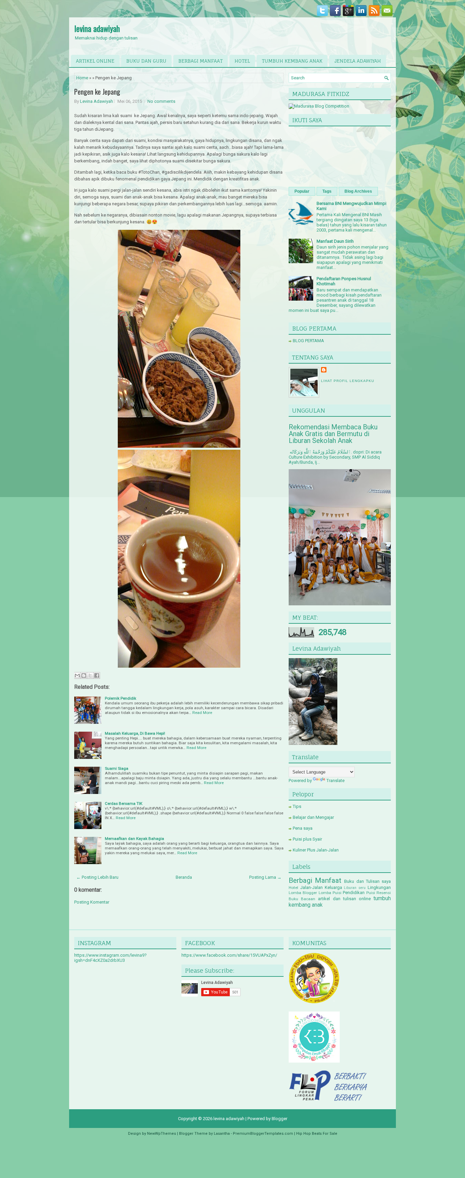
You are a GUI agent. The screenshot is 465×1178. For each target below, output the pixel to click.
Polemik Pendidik (120, 698)
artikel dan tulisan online (344, 898)
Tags (327, 191)
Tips (297, 806)
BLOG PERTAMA (308, 340)
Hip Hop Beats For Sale (316, 1133)
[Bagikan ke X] (90, 675)
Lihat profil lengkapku (347, 381)
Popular (301, 191)
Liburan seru (355, 888)
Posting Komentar (91, 902)
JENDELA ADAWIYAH (357, 61)
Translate (335, 780)
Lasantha (222, 1133)
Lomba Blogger (303, 892)
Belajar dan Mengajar (313, 817)
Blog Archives (358, 191)
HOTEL (242, 61)
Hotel (293, 887)
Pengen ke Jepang (97, 91)
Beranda (184, 877)
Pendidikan (354, 892)
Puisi (370, 892)
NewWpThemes (161, 1133)
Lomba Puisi (330, 892)
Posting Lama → (265, 877)
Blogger (279, 1118)
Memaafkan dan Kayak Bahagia (134, 838)
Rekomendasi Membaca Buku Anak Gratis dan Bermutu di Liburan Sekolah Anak (333, 434)
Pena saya (302, 828)
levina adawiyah (97, 28)
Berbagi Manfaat (315, 880)
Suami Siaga (116, 768)
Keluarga (333, 887)
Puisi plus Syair (307, 839)
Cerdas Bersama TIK (123, 803)
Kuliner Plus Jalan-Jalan (316, 850)
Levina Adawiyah (96, 101)
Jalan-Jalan (311, 887)
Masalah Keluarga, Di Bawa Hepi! (135, 733)
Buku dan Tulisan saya (367, 881)
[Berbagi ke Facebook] (96, 675)
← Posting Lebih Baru (97, 877)
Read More (202, 712)
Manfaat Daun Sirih (335, 241)
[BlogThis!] (83, 675)
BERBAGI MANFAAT (200, 61)
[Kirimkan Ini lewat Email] (77, 675)
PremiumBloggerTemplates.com (263, 1133)
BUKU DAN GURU (146, 61)
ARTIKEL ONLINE (95, 61)
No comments (161, 101)
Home (82, 77)
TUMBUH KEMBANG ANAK (292, 61)
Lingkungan (379, 887)
